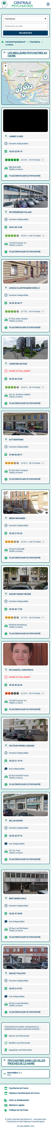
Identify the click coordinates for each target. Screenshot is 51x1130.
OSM (47, 103)
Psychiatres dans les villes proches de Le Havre (26, 1062)
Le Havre (9, 45)
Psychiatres (35, 42)
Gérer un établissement (19, 1100)
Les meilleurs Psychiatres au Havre (27, 54)
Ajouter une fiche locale (19, 1036)
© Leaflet (38, 103)
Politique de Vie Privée (18, 1110)
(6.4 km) (14, 1074)
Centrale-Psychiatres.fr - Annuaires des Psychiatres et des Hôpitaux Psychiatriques (26, 1120)
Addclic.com (28, 1126)
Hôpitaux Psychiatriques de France (24, 1093)
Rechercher (25, 33)
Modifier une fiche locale (19, 1043)
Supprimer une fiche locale (20, 1050)
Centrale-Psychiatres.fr (15, 42)
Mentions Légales (16, 1105)
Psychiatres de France (18, 1088)
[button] (45, 77)
